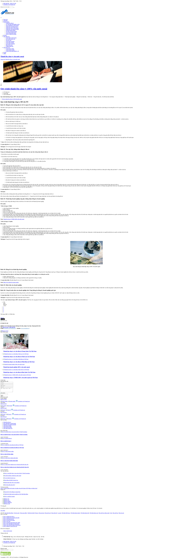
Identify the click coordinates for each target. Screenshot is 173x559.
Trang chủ (5, 19)
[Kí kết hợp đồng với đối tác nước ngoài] (12, 475)
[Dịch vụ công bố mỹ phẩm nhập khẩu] (9, 458)
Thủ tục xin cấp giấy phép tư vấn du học (12, 525)
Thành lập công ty (10, 23)
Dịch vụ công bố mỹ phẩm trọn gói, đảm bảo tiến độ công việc (15, 467)
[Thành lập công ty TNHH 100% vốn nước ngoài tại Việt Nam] (17, 374)
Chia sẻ (2, 317)
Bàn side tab (41, 513)
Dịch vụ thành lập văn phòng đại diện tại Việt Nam (12, 447)
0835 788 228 (3, 416)
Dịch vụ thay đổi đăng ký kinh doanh (11, 523)
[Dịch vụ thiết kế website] (9, 496)
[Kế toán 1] (3, 414)
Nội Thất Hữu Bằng (9, 513)
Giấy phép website (10, 42)
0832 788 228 (3, 412)
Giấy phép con (6, 36)
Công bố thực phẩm (10, 50)
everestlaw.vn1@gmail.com (9, 4)
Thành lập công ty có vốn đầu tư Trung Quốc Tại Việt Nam (19, 351)
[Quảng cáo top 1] (32, 81)
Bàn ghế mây (54, 513)
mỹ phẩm (17, 488)
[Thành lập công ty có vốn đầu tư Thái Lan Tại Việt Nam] (16, 353)
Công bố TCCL (6, 47)
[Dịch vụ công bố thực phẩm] (7, 451)
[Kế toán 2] (3, 418)
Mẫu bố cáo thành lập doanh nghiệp (11, 282)
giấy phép (12, 488)
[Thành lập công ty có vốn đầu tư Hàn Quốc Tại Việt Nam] (16, 369)
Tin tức (4, 52)
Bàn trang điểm (23, 513)
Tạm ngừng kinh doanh (11, 32)
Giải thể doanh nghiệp (10, 30)
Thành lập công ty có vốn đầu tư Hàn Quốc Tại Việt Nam (19, 372)
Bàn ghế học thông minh (104, 513)
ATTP (27, 488)
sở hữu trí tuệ (34, 488)
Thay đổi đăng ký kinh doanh (12, 25)
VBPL (4, 53)
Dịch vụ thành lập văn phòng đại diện (11, 517)
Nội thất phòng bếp (85, 513)
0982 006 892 (6, 3)
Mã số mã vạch (9, 45)
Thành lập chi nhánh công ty (12, 26)
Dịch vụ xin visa (6, 521)
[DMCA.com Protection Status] (6, 555)
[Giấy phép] (3, 405)
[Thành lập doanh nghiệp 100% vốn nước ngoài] (13, 364)
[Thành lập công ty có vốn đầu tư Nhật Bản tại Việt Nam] (15, 359)
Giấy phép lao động (10, 41)
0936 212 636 (13, 3)
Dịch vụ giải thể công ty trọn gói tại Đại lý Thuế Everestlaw (14, 434)
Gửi (2, 395)
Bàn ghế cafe (48, 513)
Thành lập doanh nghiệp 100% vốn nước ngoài (16, 367)
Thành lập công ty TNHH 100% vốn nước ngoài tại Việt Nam (20, 377)
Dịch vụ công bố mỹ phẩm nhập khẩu (9, 460)
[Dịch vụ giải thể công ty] (6, 438)
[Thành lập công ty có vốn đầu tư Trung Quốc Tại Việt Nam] (15, 348)
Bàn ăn (36, 513)
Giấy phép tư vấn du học (11, 37)
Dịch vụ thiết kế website (11, 34)
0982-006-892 (6, 541)
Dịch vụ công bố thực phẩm (7, 454)
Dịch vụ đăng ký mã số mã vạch (10, 526)
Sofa (111, 513)
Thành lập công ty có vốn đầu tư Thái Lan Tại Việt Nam (19, 356)
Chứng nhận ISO (9, 46)
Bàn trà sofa (121, 513)
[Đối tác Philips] (7, 501)
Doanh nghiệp (6, 21)
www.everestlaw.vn (25, 328)
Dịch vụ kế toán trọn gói (8, 519)
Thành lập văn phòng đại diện (12, 29)
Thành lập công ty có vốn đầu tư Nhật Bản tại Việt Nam (19, 361)
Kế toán (5, 35)
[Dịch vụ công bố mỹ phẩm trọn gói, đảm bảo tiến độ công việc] (14, 464)
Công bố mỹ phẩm (10, 48)
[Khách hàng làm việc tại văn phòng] (11, 482)
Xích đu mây (17, 513)
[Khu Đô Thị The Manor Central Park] (11, 491)
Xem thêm (3, 510)
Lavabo (59, 513)
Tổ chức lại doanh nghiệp (11, 31)
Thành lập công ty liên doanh (12, 28)
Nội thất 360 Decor (66, 513)
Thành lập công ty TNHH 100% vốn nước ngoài (13, 219)
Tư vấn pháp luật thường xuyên (12, 24)
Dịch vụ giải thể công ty (6, 441)
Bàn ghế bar (115, 513)
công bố (20, 488)
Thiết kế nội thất (31, 513)
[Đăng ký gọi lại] (4, 330)
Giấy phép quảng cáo (10, 39)
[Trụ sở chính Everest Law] (9, 478)
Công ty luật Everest (7, 530)
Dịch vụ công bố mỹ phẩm (9, 520)
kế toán (24, 488)
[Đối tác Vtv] (6, 500)
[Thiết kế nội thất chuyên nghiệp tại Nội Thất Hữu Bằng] (15, 494)
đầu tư (30, 488)
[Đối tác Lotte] (6, 503)
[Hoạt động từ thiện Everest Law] (10, 480)
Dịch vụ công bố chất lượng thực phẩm (11, 522)
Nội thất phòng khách (75, 513)
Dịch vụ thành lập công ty (8, 516)
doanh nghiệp (7, 488)
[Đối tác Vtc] (6, 498)
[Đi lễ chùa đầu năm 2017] (9, 484)
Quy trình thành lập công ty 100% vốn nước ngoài (24, 88)
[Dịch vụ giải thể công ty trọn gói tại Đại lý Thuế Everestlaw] (14, 431)
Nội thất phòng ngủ (94, 513)
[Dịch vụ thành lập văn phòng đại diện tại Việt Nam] (12, 444)
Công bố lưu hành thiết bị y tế (12, 51)
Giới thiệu (5, 20)
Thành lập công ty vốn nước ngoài (12, 56)
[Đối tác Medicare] (7, 502)
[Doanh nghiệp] (4, 401)
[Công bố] (3, 410)
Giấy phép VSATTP (10, 43)
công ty (2, 488)
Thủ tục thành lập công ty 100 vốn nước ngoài (12, 99)
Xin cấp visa (8, 40)
